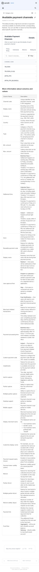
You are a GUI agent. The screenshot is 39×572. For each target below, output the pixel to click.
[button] (11, 561)
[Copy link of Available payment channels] (34, 17)
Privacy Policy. (25, 568)
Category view (9, 13)
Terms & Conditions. (15, 568)
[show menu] (36, 2)
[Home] (5, 3)
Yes (25, 548)
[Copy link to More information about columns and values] (10, 91)
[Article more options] (35, 13)
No (31, 548)
